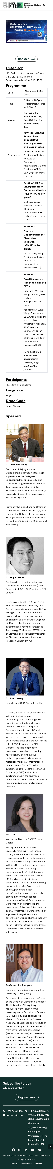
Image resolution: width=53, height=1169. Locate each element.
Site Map (38, 1164)
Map (26, 127)
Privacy (14, 1164)
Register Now (26, 59)
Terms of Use (26, 1164)
